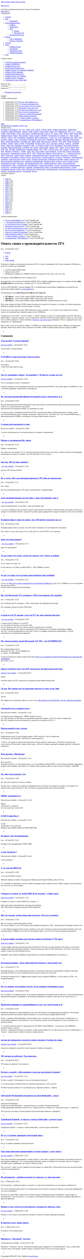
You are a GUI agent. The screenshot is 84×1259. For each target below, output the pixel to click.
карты (23, 159)
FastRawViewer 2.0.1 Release (15, 76)
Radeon (41, 145)
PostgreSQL (14, 27)
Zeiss (29, 151)
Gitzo (71, 136)
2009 (7, 185)
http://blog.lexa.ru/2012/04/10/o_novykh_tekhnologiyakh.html (59, 700)
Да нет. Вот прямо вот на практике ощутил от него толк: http (30, 688)
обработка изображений (34, 161)
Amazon (25, 132)
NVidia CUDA (40, 143)
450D (28, 130)
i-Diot (51, 137)
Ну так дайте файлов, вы (28, 102)
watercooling (74, 149)
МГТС (29, 153)
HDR (37, 137)
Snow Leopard (70, 147)
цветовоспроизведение (67, 169)
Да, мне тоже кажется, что (13, 774)
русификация (22, 165)
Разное (7, 37)
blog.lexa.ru (5, 6)
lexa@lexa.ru (33, 1256)
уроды (18, 169)
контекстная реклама (39, 159)
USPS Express (53, 149)
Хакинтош (9, 155)
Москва (48, 153)
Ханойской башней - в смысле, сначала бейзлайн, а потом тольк (31, 1119)
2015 (7, 197)
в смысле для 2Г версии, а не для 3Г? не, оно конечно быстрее (30, 615)
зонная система (14, 159)
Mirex (3, 141)
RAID (47, 145)
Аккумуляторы (50, 151)
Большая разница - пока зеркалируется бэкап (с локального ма (31, 963)
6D (20, 130)
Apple (52, 132)
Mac (6, 19)
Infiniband (65, 137)
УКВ (2, 155)
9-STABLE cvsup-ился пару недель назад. (20, 357)
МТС (34, 153)
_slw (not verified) (7, 466)
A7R (32, 130)
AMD (30, 132)
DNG (61, 134)
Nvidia (22, 143)
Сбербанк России (74, 153)
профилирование (50, 163)
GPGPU (8, 17)
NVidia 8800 (29, 143)
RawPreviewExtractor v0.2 (14, 74)
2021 (7, 209)
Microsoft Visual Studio (71, 139)
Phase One (10, 145)
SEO (7, 55)
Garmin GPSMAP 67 (12, 64)
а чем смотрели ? (9, 852)
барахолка (65, 155)
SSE (6, 149)
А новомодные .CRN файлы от (30, 120)
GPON (10, 137)
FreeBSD (44, 136)
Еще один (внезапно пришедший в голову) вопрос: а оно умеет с (31, 1151)
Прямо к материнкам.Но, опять (16, 440)
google (76, 136)
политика (20, 163)
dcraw (56, 134)
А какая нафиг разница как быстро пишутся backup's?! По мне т (32, 939)
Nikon (69, 141)
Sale (31, 147)
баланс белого (55, 155)
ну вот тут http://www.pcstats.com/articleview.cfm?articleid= (28, 575)
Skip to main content (8, 2)
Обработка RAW (16, 51)
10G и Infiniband (16, 39)
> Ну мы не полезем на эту (29, 104)
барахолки (73, 155)
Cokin (18, 134)
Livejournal (23, 139)
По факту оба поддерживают (14, 836)
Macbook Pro (32, 139)
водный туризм (25, 157)
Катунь (69, 151)
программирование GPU (34, 163)
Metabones (50, 139)
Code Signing (11, 134)
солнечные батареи (46, 165)
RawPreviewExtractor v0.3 (14, 68)
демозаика (67, 157)
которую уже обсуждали (42, 320)
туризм (73, 167)
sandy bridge (43, 147)
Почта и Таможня (16, 41)
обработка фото (49, 161)
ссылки (57, 165)
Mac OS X (42, 139)
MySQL (55, 141)
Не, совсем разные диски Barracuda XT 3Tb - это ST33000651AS (31, 641)
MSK (38, 141)
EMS (71, 134)
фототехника (41, 169)
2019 (7, 205)
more (2, 124)
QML (33, 145)
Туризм (8, 43)
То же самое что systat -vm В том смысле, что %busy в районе (30, 555)
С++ (65, 153)
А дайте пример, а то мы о (29, 118)
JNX (80, 137)
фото (23, 169)
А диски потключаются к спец (15, 424)
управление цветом (8, 169)
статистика (5, 167)
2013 (7, 193)
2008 (7, 183)
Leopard (4, 139)
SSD (2, 149)
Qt (36, 145)
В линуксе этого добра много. (15, 1223)
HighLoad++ (44, 137)
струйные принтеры (17, 167)
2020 (7, 207)
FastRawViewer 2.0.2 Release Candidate (19, 70)
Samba (36, 147)
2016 (7, 199)
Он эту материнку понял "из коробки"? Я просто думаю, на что (31, 375)
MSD (34, 141)
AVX (69, 132)
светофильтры (33, 165)
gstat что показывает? (11, 539)
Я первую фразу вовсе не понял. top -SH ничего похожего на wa (31, 520)
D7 (52, 134)
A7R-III (43, 130)
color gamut (26, 134)
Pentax (3, 145)
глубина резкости (48, 157)
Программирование (12, 23)
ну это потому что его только (30, 106)
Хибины (28, 155)
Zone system (39, 151)
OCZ (48, 143)
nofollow (4, 143)
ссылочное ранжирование (70, 165)
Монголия (41, 153)
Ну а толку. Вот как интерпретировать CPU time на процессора (31, 478)
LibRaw (12, 25)
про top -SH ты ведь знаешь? (14, 462)
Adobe (49, 130)
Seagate (51, 147)
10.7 (23, 130)
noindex (11, 143)
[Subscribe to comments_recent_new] (14, 126)
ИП (64, 151)
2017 (7, 201)
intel (71, 137)
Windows (8, 151)
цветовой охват (52, 169)
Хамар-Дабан (19, 155)
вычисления (36, 157)
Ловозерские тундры (18, 153)
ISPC (76, 137)
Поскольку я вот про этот (28, 108)
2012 (7, 191)
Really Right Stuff (14, 147)
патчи (64, 161)
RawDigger (14, 49)
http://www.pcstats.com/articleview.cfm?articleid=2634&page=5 (31, 583)
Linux (16, 139)
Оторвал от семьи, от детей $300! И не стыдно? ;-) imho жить (30, 893)
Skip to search (20, 2)
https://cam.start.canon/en (28, 116)
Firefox (15, 136)
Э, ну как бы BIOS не (11, 868)
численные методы (15, 171)
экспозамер (27, 171)
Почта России (57, 153)
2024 (7, 213)
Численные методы (17, 35)
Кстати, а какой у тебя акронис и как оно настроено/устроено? (31, 1072)
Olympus (54, 143)
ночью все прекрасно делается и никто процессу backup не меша (31, 1040)
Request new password (13, 92)
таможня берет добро (41, 167)
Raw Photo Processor (71, 145)
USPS (45, 149)
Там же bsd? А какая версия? (15, 341)
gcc (67, 136)
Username (5, 86)
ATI (56, 132)
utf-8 (61, 149)
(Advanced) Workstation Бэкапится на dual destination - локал (30, 1095)
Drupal (16, 31)
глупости (58, 157)
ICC (55, 137)
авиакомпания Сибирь (40, 155)
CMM (3, 134)
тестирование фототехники (60, 167)
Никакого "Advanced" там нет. (16, 1239)
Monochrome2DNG (13, 141)
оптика (58, 161)
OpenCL (61, 143)
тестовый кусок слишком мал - (15, 708)
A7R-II (37, 130)
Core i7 (47, 134)
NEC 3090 (62, 141)
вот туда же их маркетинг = (29, 112)
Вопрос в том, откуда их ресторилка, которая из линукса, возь (30, 1207)
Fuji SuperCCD (53, 136)
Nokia (16, 143)
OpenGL (68, 143)
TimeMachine (20, 149)
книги (28, 159)
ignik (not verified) (7, 898)
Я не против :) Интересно (13, 754)
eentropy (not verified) (8, 673)
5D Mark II (5, 130)
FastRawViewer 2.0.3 (12, 66)
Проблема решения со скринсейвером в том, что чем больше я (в (31, 1004)
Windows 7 (16, 151)
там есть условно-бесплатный (30, 114)
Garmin (62, 136)
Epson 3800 (78, 134)
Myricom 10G (46, 141)
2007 (7, 181)
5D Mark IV (14, 130)
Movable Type (19, 33)
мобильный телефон (55, 159)
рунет (14, 165)
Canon (78, 132)
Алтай (59, 151)
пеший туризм (72, 161)
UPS (40, 149)
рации (60, 163)
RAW (52, 145)
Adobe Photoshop (15, 132)
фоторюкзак (30, 169)
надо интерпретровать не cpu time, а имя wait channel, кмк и (29, 498)
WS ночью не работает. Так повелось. (19, 1056)
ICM (59, 137)
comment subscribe (37, 134)
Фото (7, 45)
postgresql (26, 145)
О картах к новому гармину (15, 62)
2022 (7, 211)
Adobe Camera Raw (60, 130)
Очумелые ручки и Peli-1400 (15, 80)
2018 (7, 203)
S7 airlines (25, 147)
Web (11, 29)
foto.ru (31, 136)
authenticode (62, 132)
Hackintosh (14, 21)
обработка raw (18, 161)
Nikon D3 (75, 141)
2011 (7, 189)
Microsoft (58, 139)
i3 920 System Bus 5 (10, 816)
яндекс (34, 171)
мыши (66, 159)
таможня (29, 167)
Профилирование (16, 53)
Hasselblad (30, 137)
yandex (23, 151)
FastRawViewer (15, 47)
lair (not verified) (6, 345)
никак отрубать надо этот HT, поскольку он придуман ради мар (31, 669)
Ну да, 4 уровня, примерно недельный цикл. (22, 1135)
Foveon (37, 136)
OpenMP (75, 143)
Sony (78, 147)
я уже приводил (27, 289)
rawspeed (4, 147)
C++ (73, 132)
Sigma (62, 147)
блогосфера (14, 157)
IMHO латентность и (11, 796)
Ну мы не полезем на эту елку (30, 110)
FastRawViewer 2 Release (14, 78)
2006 (7, 179)
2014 (7, 195)
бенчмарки (5, 157)
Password (5, 88)
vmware (66, 149)
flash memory (23, 136)
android (36, 132)
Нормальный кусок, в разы (14, 728)
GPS (15, 137)
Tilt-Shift (12, 149)
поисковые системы (8, 163)
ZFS (33, 151)
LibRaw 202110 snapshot (14, 72)
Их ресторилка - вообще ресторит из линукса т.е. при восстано (30, 1177)
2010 (7, 187)
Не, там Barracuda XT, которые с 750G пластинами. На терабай (31, 595)
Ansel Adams (44, 132)
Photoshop (18, 145)
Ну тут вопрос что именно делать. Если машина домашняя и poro (32, 986)
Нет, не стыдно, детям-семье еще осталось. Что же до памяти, (30, 915)
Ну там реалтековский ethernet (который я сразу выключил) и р (31, 396)
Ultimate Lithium (32, 149)
